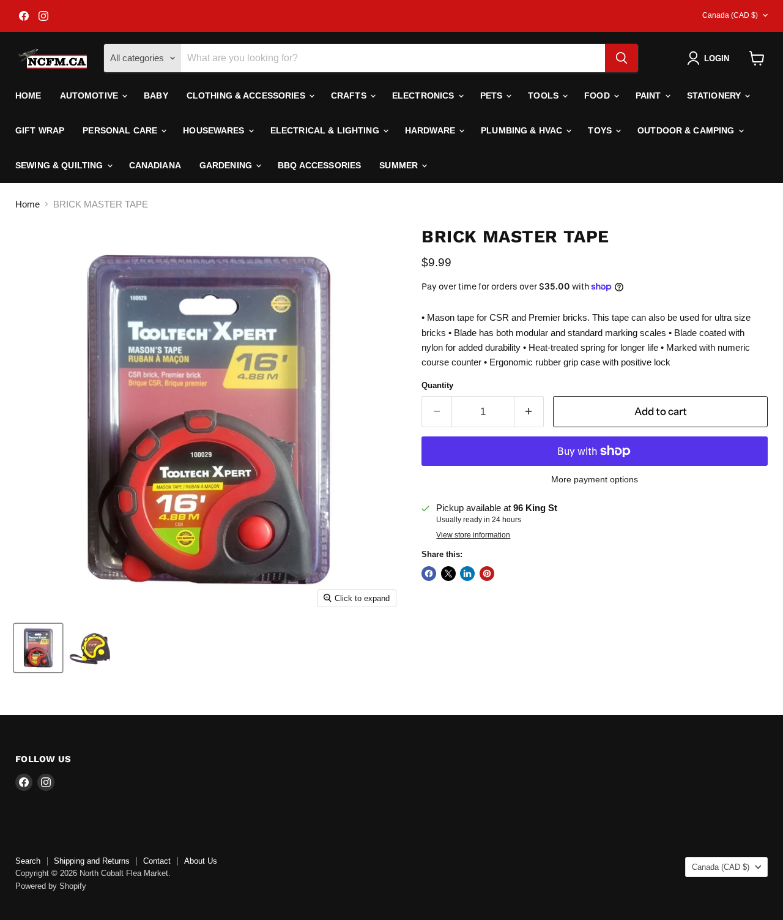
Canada (730, 15)
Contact (157, 861)
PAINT (650, 95)
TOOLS (544, 95)
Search (27, 861)
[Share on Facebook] (428, 573)
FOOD (598, 95)
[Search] (621, 58)
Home (28, 95)
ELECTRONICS (424, 95)
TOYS (601, 130)
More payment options (594, 479)
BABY (156, 95)
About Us (200, 861)
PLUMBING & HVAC (523, 130)
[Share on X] (448, 573)
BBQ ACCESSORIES (319, 165)
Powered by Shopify (50, 886)
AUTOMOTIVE (90, 95)
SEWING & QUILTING (60, 165)
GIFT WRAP (39, 130)
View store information (473, 535)
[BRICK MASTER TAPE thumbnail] (38, 648)
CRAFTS (350, 95)
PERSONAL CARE (121, 130)
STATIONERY (715, 95)
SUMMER (399, 165)
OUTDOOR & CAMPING (687, 130)
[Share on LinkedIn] (467, 573)
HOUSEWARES (215, 130)
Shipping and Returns (92, 861)
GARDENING (226, 165)
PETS (492, 95)
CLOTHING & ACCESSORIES (247, 95)
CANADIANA (155, 165)
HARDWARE (431, 130)
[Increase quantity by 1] (529, 411)
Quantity (437, 385)
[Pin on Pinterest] (487, 573)
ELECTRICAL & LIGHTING (326, 130)
